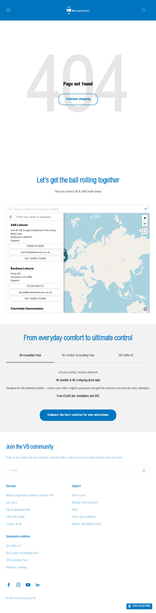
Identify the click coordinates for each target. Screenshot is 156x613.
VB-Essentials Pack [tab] (30, 355)
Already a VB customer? (85, 502)
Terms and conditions (84, 517)
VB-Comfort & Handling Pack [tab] (78, 355)
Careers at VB (14, 524)
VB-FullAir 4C (13, 546)
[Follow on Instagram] (18, 584)
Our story (11, 502)
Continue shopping (78, 99)
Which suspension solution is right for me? (30, 495)
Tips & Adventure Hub (18, 510)
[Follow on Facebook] (8, 584)
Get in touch (78, 495)
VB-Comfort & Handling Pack (22, 553)
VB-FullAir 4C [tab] (126, 355)
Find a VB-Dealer (15, 517)
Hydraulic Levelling (16, 567)
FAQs (75, 510)
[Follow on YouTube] (28, 584)
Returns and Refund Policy (86, 524)
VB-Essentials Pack (17, 560)
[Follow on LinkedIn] (37, 584)
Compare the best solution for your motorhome (78, 415)
